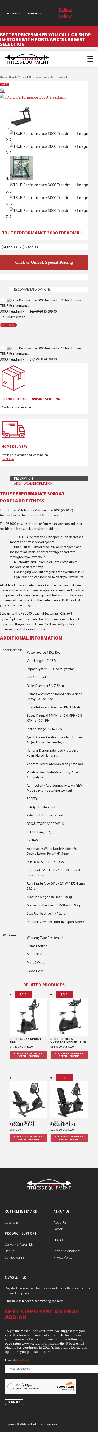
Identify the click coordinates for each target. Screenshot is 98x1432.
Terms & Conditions (67, 1251)
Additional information (33, 484)
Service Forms (14, 1257)
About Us (60, 1222)
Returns (10, 1251)
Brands (13, 77)
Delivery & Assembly (19, 1244)
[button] (2, 90)
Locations (11, 1222)
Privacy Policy (63, 1257)
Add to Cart (8, 325)
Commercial (35, 13)
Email (17, 1360)
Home (3, 77)
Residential (14, 13)
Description (23, 479)
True (21, 77)
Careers (59, 1229)
